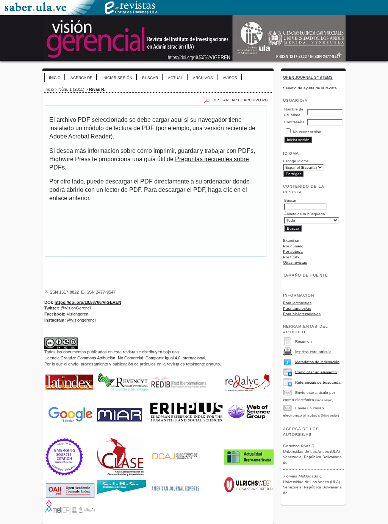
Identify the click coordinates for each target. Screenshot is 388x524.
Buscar (150, 78)
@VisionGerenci (76, 308)
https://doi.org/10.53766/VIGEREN (88, 302)
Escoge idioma (296, 161)
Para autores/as (297, 308)
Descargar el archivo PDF (241, 100)
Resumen (303, 341)
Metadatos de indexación (317, 361)
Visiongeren (77, 314)
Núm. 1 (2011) (71, 89)
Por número (293, 246)
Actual (175, 78)
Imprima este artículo (313, 351)
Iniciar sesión (117, 78)
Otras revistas (295, 262)
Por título (291, 257)
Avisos (230, 78)
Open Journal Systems (308, 77)
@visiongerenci (81, 320)
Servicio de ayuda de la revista (310, 88)
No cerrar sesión (307, 132)
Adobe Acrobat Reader (80, 136)
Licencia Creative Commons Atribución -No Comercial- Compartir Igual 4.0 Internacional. (125, 358)
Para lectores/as (297, 303)
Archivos (203, 78)
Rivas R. (97, 89)
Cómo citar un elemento (316, 372)
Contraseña (294, 122)
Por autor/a (293, 251)
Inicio (55, 78)
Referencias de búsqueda (318, 382)
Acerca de (81, 78)
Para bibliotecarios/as (302, 314)
